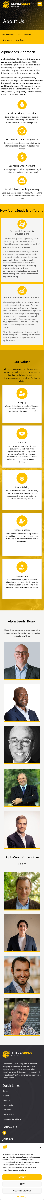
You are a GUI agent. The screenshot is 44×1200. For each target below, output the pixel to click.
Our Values (7, 40)
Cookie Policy (21, 1197)
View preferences (22, 1191)
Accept (22, 1177)
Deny (22, 1184)
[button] (40, 1147)
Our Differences (24, 34)
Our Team (20, 40)
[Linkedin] (4, 1133)
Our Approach (8, 34)
